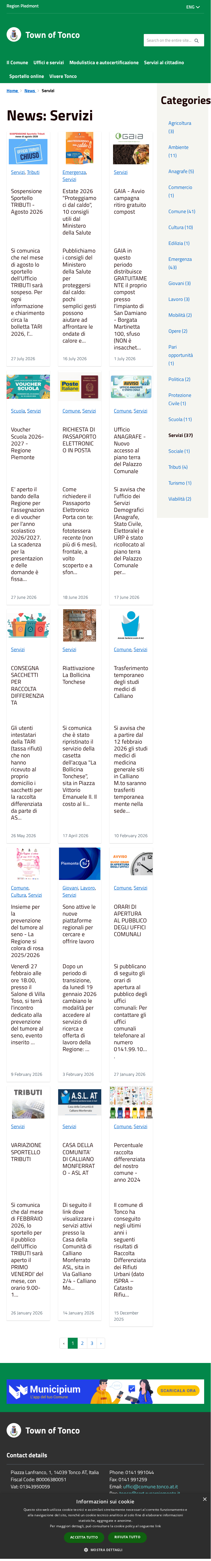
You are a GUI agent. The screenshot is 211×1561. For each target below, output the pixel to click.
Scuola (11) (180, 419)
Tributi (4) (178, 467)
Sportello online (26, 76)
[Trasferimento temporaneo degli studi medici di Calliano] (131, 625)
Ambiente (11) (178, 151)
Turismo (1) (180, 483)
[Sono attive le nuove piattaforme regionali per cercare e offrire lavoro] (80, 864)
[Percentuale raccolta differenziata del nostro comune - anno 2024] (131, 1102)
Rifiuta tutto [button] (127, 1537)
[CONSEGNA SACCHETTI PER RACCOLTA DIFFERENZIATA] (28, 625)
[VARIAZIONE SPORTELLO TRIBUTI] (28, 1102)
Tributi (33, 172)
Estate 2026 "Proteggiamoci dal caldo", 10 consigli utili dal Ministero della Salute (79, 212)
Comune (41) (181, 211)
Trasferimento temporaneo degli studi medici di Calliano (131, 682)
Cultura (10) (180, 227)
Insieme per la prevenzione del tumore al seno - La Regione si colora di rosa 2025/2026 (27, 931)
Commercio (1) (180, 191)
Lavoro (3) (179, 299)
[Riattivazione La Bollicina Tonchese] (80, 625)
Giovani (70, 887)
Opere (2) (177, 331)
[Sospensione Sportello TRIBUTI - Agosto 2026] (28, 148)
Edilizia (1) (179, 243)
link (158, 1526)
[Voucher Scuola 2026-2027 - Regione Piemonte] (28, 387)
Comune (71, 410)
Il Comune (17, 62)
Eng (191, 7)
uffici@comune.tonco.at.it (150, 1486)
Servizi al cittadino (164, 62)
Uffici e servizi (48, 62)
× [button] (204, 1499)
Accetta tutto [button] (84, 1537)
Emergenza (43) (180, 263)
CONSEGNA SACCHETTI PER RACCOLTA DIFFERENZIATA (27, 686)
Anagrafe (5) (181, 171)
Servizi (18, 172)
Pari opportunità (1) (180, 355)
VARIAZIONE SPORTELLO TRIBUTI (26, 1152)
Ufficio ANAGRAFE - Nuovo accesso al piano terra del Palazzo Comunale (130, 450)
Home (13, 90)
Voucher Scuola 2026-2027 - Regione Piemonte (27, 443)
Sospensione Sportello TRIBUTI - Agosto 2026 (27, 202)
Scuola (18, 410)
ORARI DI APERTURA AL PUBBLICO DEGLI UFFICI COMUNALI (130, 921)
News (30, 90)
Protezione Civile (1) (179, 399)
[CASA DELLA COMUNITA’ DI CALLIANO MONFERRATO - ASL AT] (80, 1102)
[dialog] (105, 1526)
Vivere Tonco (63, 76)
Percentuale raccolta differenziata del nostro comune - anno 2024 (129, 1163)
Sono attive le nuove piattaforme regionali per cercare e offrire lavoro (79, 924)
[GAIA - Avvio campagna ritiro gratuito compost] (131, 148)
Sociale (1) (179, 451)
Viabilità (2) (179, 499)
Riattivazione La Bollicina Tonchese (79, 675)
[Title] (105, 1391)
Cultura (18, 895)
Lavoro (87, 887)
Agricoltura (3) (179, 127)
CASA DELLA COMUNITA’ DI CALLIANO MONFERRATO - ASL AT (79, 1159)
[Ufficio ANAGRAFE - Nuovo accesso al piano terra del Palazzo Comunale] (131, 387)
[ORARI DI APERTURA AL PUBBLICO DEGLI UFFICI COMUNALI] (131, 864)
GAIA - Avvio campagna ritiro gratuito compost (130, 202)
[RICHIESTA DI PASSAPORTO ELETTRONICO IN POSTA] (80, 387)
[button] (105, 1549)
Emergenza (74, 172)
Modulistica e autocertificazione (104, 62)
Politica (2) (179, 379)
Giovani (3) (179, 283)
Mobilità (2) (180, 315)
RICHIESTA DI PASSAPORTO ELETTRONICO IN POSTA (79, 440)
